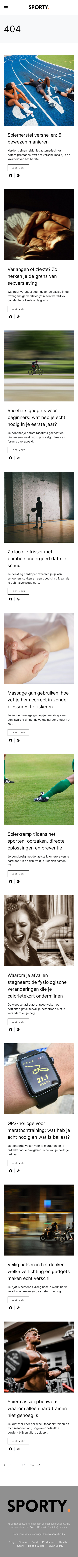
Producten (48, 1542)
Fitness (23, 1542)
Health (63, 1542)
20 (23, 1465)
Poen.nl (34, 1527)
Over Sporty (56, 1545)
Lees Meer (18, 167)
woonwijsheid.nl (56, 1534)
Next (33, 1465)
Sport (20, 1545)
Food (35, 1542)
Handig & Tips (36, 1545)
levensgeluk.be (40, 1534)
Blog (11, 1542)
